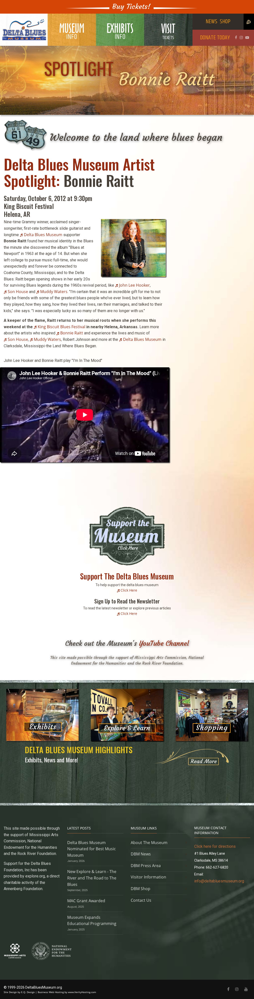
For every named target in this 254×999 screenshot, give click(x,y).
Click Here (129, 590)
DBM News (141, 854)
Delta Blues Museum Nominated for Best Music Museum (91, 849)
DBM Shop (140, 888)
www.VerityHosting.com (82, 992)
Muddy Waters (53, 291)
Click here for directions (215, 846)
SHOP (225, 21)
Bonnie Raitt (71, 333)
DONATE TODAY (215, 37)
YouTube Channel (164, 643)
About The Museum (149, 842)
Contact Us (141, 900)
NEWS (211, 21)
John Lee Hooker (134, 285)
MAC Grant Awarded (86, 900)
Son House (18, 291)
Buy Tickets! (131, 6)
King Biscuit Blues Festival (61, 326)
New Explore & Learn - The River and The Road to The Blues (91, 878)
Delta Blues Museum (43, 234)
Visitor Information (148, 877)
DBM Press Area (146, 865)
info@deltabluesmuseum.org (219, 881)
